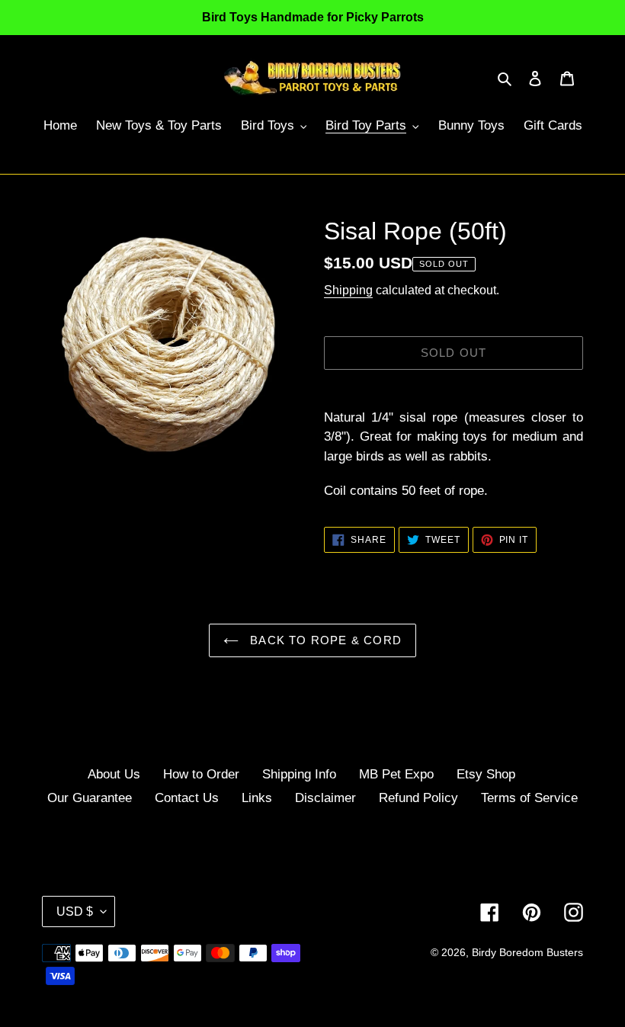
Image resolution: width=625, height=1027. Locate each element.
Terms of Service (529, 798)
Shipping (348, 290)
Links (257, 798)
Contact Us (187, 798)
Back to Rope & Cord (324, 640)
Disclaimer (325, 798)
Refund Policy (418, 798)
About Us (114, 774)
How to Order (201, 774)
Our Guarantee (89, 798)
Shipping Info (299, 774)
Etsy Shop (486, 774)
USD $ (74, 911)
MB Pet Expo (396, 774)
